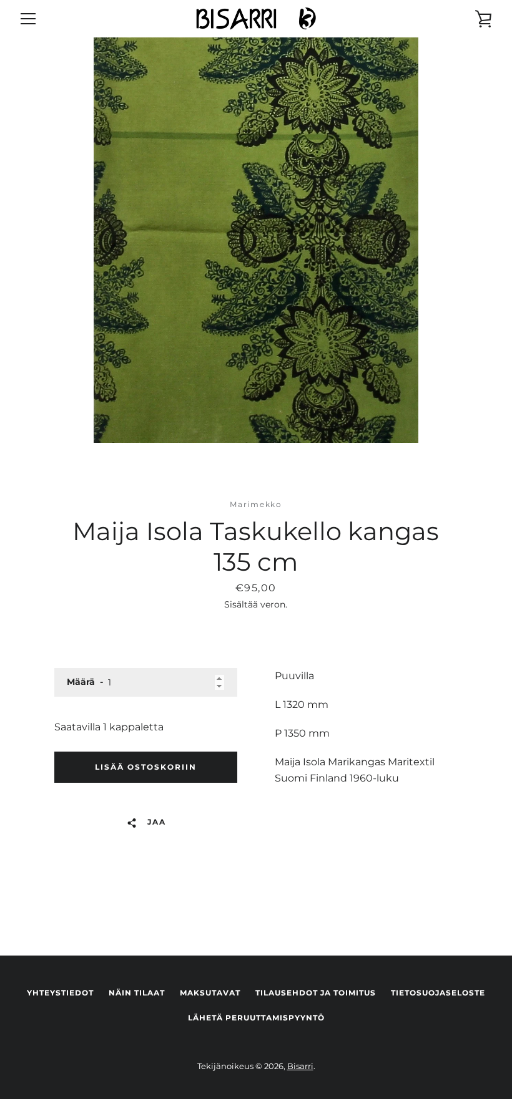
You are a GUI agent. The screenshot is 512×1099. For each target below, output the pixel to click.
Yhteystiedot (60, 992)
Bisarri (300, 1066)
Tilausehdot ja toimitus (315, 992)
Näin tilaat (137, 992)
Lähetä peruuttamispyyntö (256, 1017)
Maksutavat (210, 992)
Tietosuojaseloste (438, 992)
